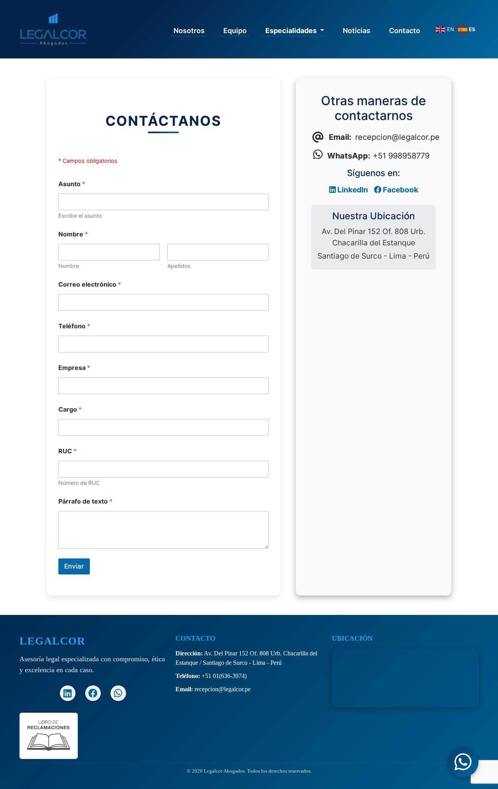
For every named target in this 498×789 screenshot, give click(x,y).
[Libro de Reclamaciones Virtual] (48, 735)
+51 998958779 (378, 155)
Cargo (70, 409)
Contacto (404, 30)
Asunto (71, 184)
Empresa (74, 368)
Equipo (235, 30)
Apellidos (178, 265)
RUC (67, 451)
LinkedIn (352, 189)
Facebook (399, 189)
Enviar (74, 566)
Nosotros (189, 30)
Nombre (68, 265)
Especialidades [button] (291, 30)
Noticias (356, 30)
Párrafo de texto (85, 501)
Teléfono (74, 326)
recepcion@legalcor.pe (223, 689)
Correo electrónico (89, 284)
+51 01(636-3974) (224, 676)
